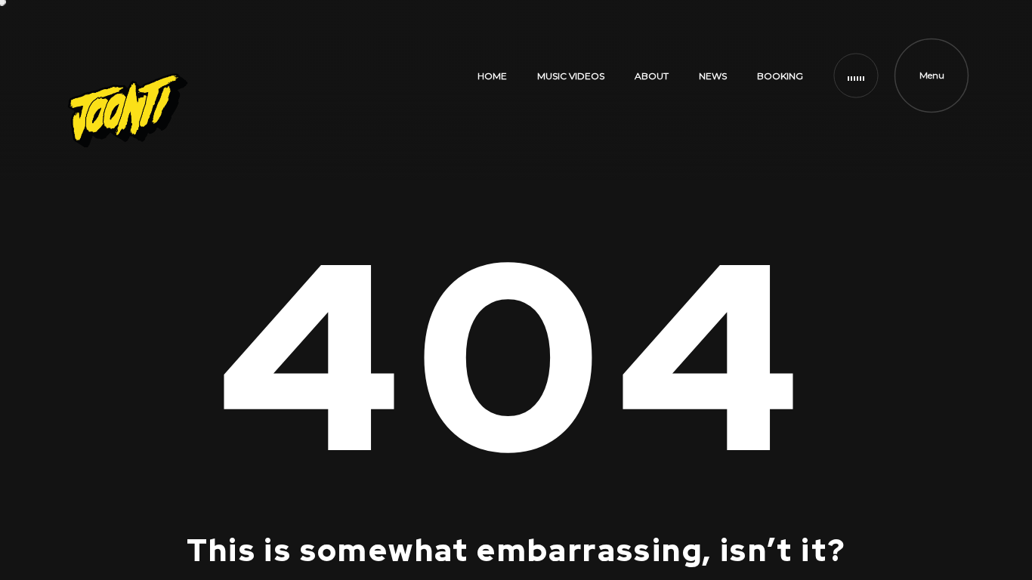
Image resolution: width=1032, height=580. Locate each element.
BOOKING (780, 76)
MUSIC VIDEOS (570, 76)
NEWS (713, 76)
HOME (492, 76)
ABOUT (652, 76)
